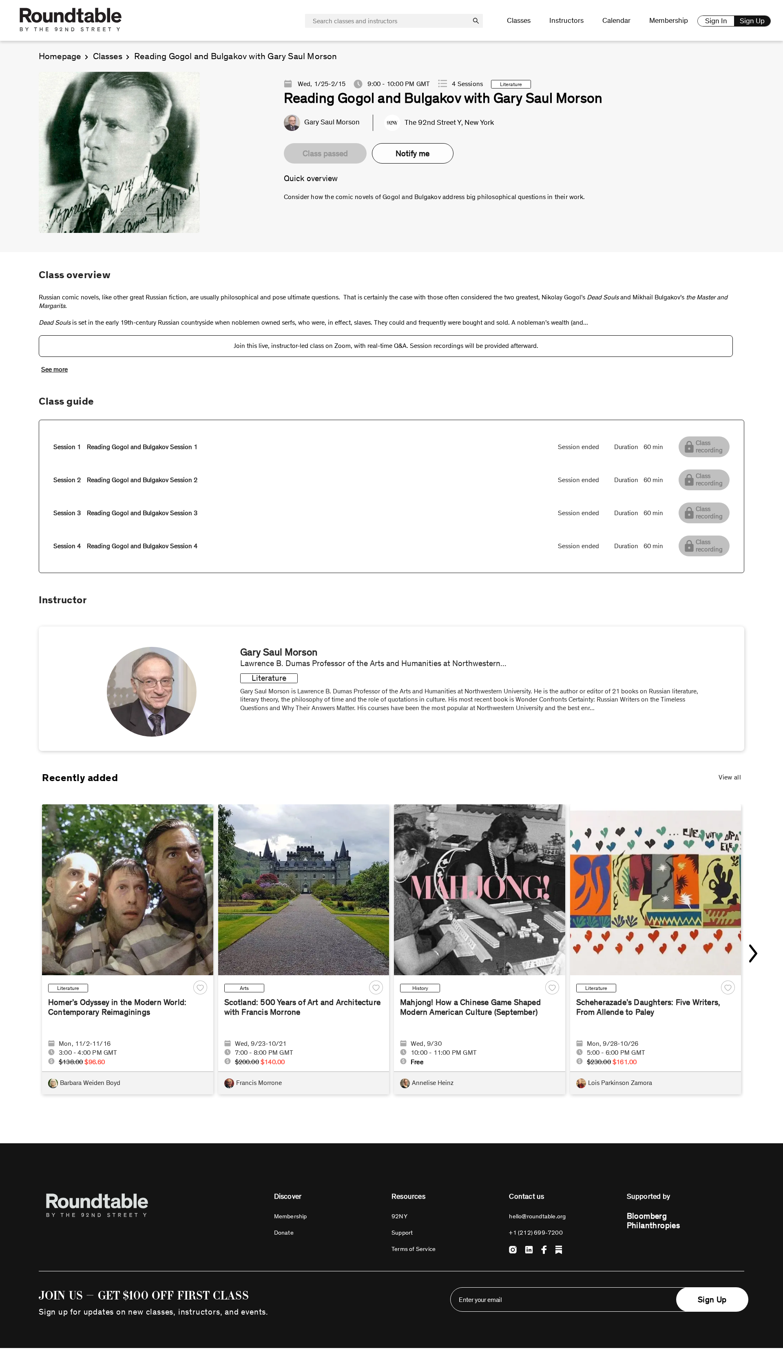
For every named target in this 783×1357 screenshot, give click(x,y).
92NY (399, 1216)
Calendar (616, 20)
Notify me (412, 153)
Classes (107, 56)
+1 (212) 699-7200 (535, 1232)
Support (402, 1232)
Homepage (60, 56)
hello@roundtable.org (537, 1216)
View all (730, 777)
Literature (68, 988)
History (420, 988)
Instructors (566, 20)
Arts (244, 988)
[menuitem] (519, 20)
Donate (284, 1232)
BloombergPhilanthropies (653, 1220)
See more (54, 369)
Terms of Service (414, 1249)
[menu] (594, 20)
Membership (668, 20)
